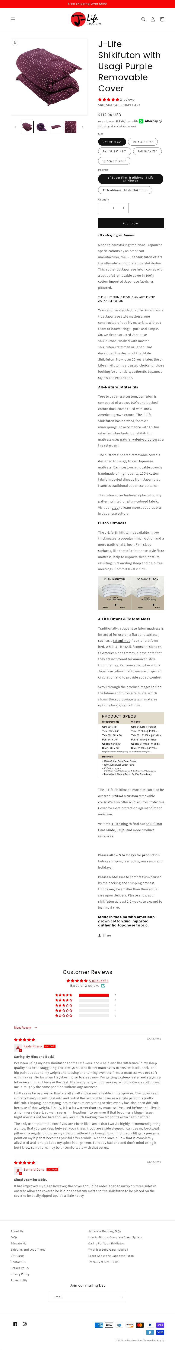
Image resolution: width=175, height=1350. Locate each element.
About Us (17, 1231)
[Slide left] (15, 127)
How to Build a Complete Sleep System (115, 1237)
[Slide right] (83, 127)
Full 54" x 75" (147, 151)
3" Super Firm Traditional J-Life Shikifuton (131, 179)
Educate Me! (19, 1243)
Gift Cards (17, 1256)
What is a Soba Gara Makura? (108, 1249)
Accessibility (19, 1280)
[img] (24, 1040)
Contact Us (18, 1262)
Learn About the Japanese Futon (111, 1256)
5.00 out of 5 (98, 981)
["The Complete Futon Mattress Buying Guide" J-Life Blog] (131, 609)
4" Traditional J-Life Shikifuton (125, 190)
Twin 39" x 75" (143, 142)
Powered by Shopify (154, 1340)
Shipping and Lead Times (28, 1249)
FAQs (14, 1237)
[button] (13, 19)
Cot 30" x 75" (112, 142)
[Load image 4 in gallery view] (70, 127)
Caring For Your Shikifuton (106, 1243)
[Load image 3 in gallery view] (56, 127)
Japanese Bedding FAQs (104, 1231)
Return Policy (20, 1268)
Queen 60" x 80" (114, 161)
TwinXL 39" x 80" (115, 151)
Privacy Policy (20, 1274)
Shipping (103, 126)
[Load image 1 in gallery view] (27, 127)
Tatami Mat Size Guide (103, 1262)
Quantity (103, 199)
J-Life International (133, 1340)
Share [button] (107, 935)
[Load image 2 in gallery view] (42, 127)
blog (115, 507)
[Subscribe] (121, 1297)
